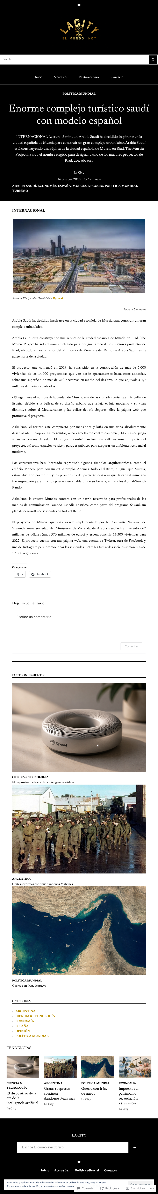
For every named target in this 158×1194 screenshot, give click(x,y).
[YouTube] (79, 5)
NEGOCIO (95, 186)
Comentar (131, 646)
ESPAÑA (64, 186)
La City (79, 172)
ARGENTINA (21, 879)
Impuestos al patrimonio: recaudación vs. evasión (128, 1096)
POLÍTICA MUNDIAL (79, 93)
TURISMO (20, 191)
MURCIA (79, 186)
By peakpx (60, 298)
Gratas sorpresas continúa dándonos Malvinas (42, 884)
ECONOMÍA (47, 186)
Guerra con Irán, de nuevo (29, 985)
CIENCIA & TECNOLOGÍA (30, 777)
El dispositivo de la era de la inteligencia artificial (43, 782)
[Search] (153, 59)
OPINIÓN (22, 1031)
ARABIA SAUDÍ (24, 186)
